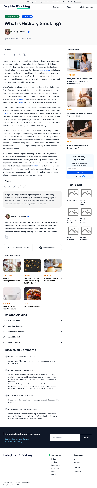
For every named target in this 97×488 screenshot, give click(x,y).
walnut (20, 102)
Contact (77, 462)
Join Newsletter (86, 7)
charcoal (6, 113)
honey (21, 99)
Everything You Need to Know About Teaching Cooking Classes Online (79, 81)
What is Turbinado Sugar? (83, 202)
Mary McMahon (20, 31)
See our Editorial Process (20, 248)
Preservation (55, 465)
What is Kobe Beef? (32, 306)
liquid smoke (36, 166)
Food (26, 303)
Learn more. (77, 2)
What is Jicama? (72, 200)
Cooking (71, 75)
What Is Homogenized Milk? (11, 279)
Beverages (7, 275)
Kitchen (27, 275)
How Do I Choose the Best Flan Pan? (53, 279)
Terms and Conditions (18, 485)
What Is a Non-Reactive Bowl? (9, 307)
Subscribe (80, 172)
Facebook (77, 472)
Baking (70, 110)
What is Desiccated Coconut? (84, 221)
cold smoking (45, 70)
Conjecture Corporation (23, 482)
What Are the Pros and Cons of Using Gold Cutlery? (31, 280)
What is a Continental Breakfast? (71, 221)
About (76, 459)
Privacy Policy (7, 485)
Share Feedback (49, 248)
